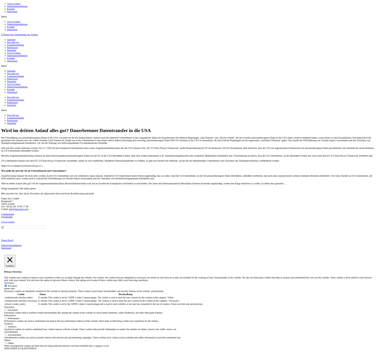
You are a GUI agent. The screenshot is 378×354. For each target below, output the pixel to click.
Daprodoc (11, 50)
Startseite (11, 39)
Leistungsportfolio (15, 45)
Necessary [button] (9, 283)
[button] (189, 16)
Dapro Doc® (7, 240)
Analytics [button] (8, 323)
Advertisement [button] (11, 332)
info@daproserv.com (18, 209)
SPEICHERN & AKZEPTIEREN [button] (20, 348)
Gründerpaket (7, 214)
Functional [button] (9, 307)
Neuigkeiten (7, 217)
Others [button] (7, 340)
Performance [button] (10, 315)
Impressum (12, 11)
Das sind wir (13, 42)
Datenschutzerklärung (17, 6)
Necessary (12, 286)
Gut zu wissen (13, 3)
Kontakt (11, 9)
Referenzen (12, 47)
